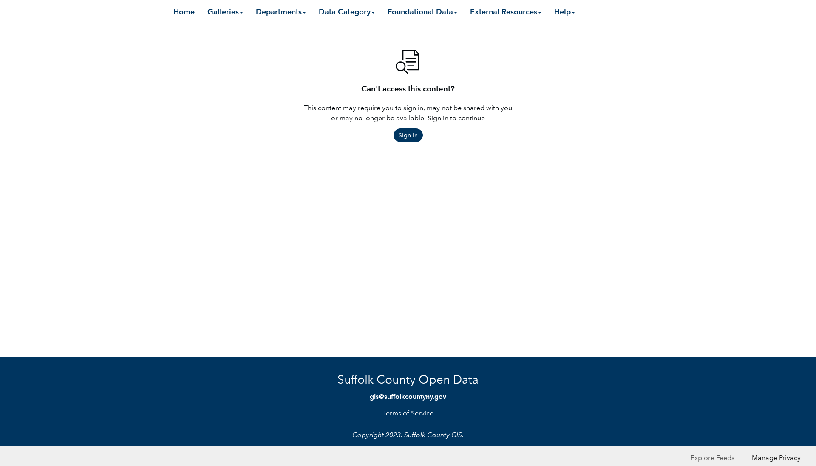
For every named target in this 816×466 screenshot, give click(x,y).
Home (184, 11)
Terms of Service (408, 413)
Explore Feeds (712, 458)
